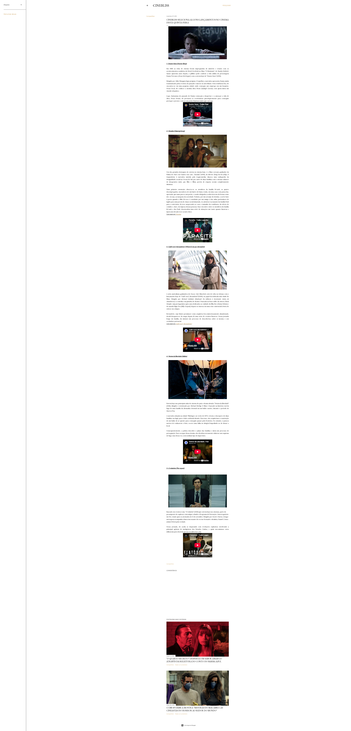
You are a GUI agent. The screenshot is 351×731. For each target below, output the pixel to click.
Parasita (178, 214)
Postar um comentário (181, 664)
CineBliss (161, 5)
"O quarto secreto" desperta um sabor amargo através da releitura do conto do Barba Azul (194, 660)
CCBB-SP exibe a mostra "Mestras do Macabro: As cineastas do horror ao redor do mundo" (194, 709)
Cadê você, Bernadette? (184, 324)
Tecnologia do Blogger (190, 725)
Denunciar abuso (10, 14)
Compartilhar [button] (150, 16)
